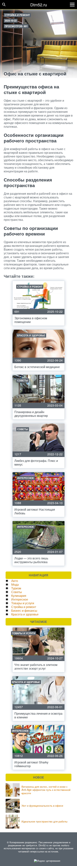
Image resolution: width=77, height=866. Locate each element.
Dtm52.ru (38, 4)
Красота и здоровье (24, 614)
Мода (15, 584)
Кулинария (18, 595)
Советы (16, 592)
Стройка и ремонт (17, 15)
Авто (14, 581)
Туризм (16, 588)
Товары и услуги (22, 603)
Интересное (19, 599)
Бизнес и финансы (24, 610)
